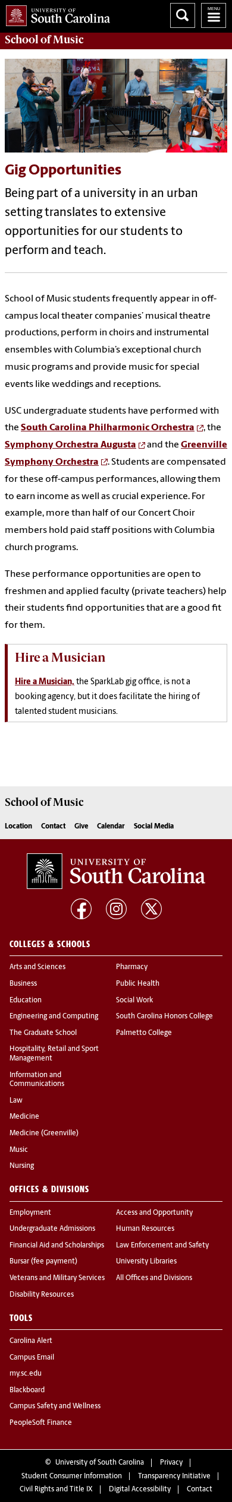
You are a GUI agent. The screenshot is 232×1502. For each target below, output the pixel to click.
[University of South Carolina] (116, 871)
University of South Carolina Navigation (213, 15)
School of (44, 39)
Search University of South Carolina (182, 15)
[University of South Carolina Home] (55, 13)
